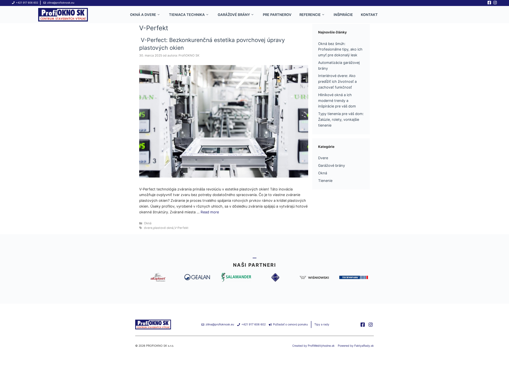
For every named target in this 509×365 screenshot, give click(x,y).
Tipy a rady (321, 324)
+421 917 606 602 (27, 2)
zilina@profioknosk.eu (60, 2)
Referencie (310, 15)
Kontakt (369, 15)
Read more (210, 212)
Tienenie (325, 181)
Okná (148, 223)
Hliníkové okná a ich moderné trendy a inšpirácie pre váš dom (337, 100)
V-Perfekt (181, 228)
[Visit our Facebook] (362, 324)
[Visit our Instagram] (370, 324)
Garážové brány (234, 15)
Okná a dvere (143, 15)
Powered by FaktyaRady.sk (356, 345)
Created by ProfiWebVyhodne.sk (313, 345)
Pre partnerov (277, 15)
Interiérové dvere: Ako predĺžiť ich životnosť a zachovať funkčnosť (337, 81)
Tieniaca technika (187, 15)
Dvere (323, 158)
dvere (148, 228)
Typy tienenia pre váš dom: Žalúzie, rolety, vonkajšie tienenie (341, 119)
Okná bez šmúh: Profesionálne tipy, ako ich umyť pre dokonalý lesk (340, 49)
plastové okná (163, 228)
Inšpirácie (343, 15)
